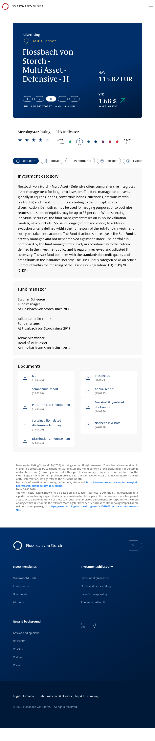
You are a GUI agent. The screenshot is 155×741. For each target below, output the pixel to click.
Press (16, 665)
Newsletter (19, 641)
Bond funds (20, 594)
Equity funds (21, 586)
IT (63, 98)
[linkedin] (83, 625)
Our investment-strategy (96, 586)
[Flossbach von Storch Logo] (5, 6)
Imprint (79, 696)
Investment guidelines (95, 578)
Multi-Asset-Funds (24, 578)
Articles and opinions (26, 633)
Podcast (18, 657)
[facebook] (94, 625)
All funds (18, 602)
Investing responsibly (94, 594)
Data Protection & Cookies (55, 696)
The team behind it (93, 602)
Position (18, 649)
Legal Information (24, 696)
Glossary (93, 696)
